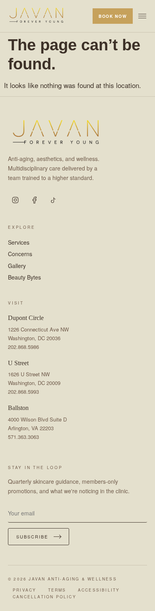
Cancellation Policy (44, 597)
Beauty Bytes (24, 277)
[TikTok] (53, 200)
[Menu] (142, 16)
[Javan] (36, 16)
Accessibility (99, 590)
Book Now (113, 16)
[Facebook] (34, 200)
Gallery (17, 266)
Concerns (20, 254)
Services (18, 242)
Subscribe (32, 536)
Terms (57, 590)
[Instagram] (15, 200)
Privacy (24, 590)
